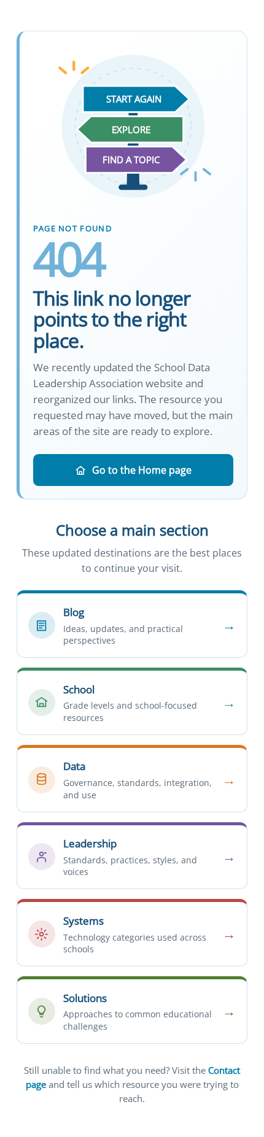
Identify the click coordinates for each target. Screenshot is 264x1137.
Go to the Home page (142, 470)
